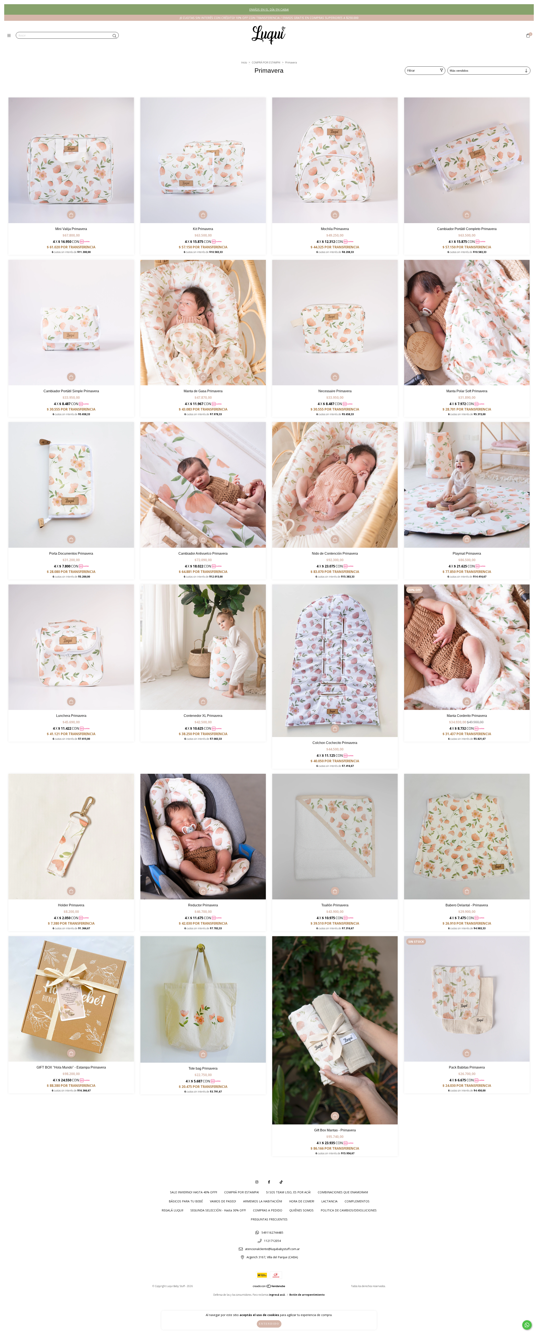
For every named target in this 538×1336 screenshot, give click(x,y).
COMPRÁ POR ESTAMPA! (266, 62)
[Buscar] (114, 36)
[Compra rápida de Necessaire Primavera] (335, 377)
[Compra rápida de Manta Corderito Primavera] (467, 701)
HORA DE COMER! (301, 1201)
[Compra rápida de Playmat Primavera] (467, 539)
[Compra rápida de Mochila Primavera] (335, 215)
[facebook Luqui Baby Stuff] (269, 1182)
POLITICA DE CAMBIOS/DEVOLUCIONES (349, 1210)
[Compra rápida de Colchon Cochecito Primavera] (335, 728)
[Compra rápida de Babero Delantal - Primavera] (467, 891)
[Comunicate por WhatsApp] (527, 1325)
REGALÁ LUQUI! (172, 1210)
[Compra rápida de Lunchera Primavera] (71, 701)
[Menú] (10, 35)
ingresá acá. (277, 1295)
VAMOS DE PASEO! (223, 1201)
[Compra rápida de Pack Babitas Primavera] (467, 1053)
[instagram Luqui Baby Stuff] (256, 1182)
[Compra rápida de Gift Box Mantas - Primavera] (335, 1116)
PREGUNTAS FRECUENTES (269, 1219)
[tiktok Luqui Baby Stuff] (281, 1182)
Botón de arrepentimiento (307, 1295)
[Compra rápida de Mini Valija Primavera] (71, 215)
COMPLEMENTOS (357, 1201)
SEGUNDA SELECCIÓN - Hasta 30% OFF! (218, 1210)
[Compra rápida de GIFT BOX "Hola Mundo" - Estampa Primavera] (71, 1053)
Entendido (269, 1323)
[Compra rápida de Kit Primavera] (203, 215)
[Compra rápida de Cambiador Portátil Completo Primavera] (467, 215)
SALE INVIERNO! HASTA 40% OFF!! (193, 1192)
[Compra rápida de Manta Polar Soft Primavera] (467, 377)
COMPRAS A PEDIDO (267, 1210)
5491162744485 (272, 1233)
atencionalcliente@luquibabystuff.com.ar (272, 1249)
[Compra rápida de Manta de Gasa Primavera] (203, 377)
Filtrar (411, 70)
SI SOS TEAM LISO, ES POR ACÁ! (288, 1192)
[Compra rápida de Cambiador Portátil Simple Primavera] (71, 377)
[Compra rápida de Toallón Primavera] (335, 891)
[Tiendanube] (269, 1287)
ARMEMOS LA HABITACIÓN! (262, 1201)
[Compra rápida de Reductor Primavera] (203, 891)
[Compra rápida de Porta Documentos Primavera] (71, 539)
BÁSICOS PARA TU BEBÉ (186, 1201)
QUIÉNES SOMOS (301, 1210)
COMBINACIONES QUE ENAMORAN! (343, 1192)
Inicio (244, 62)
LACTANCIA (329, 1201)
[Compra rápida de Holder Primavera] (71, 891)
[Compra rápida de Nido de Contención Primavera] (335, 539)
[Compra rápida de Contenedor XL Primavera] (203, 701)
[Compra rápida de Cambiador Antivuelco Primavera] (203, 539)
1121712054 (272, 1241)
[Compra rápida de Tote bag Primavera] (203, 1054)
